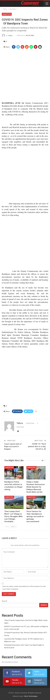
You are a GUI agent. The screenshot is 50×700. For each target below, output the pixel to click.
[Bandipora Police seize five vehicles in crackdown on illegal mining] (14, 472)
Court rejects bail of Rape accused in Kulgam (13, 446)
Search (4, 601)
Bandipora (7, 14)
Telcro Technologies (31, 696)
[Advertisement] (25, 75)
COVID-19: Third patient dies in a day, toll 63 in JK (37, 446)
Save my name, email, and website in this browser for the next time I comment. (24, 587)
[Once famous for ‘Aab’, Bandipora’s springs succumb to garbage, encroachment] (36, 502)
